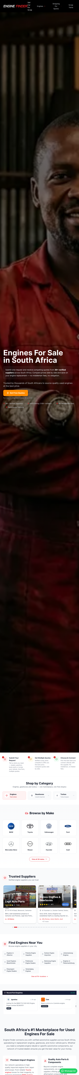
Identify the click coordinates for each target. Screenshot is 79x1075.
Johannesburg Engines (68, 954)
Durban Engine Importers (49, 954)
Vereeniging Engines (30, 970)
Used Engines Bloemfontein (11, 962)
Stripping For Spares (56, 6)
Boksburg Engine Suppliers (50, 962)
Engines (40, 6)
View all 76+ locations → (39, 976)
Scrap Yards (71, 6)
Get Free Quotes (17, 393)
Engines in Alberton (10, 954)
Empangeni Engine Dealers (12, 970)
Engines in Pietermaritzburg (68, 962)
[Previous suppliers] (7, 906)
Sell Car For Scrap (30, 6)
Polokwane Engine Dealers (31, 962)
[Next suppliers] (72, 906)
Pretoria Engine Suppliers (31, 954)
